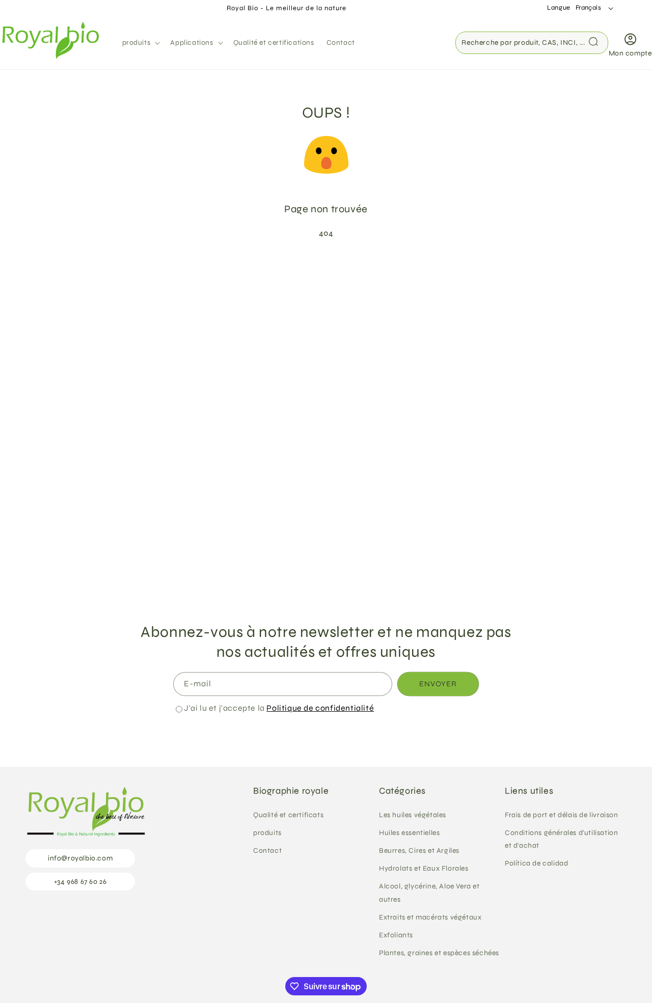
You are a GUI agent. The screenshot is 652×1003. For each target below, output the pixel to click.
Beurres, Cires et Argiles (419, 850)
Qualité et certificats (288, 814)
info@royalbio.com (80, 858)
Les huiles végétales (412, 814)
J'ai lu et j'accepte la (279, 708)
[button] (140, 42)
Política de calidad (536, 863)
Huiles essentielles (409, 832)
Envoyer (438, 684)
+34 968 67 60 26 (80, 881)
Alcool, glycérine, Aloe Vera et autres (429, 892)
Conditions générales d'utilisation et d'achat (561, 838)
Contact (267, 850)
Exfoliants (396, 935)
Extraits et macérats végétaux (430, 916)
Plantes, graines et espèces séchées (439, 953)
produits (267, 832)
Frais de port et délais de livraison (561, 814)
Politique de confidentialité (320, 708)
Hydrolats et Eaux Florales (424, 868)
